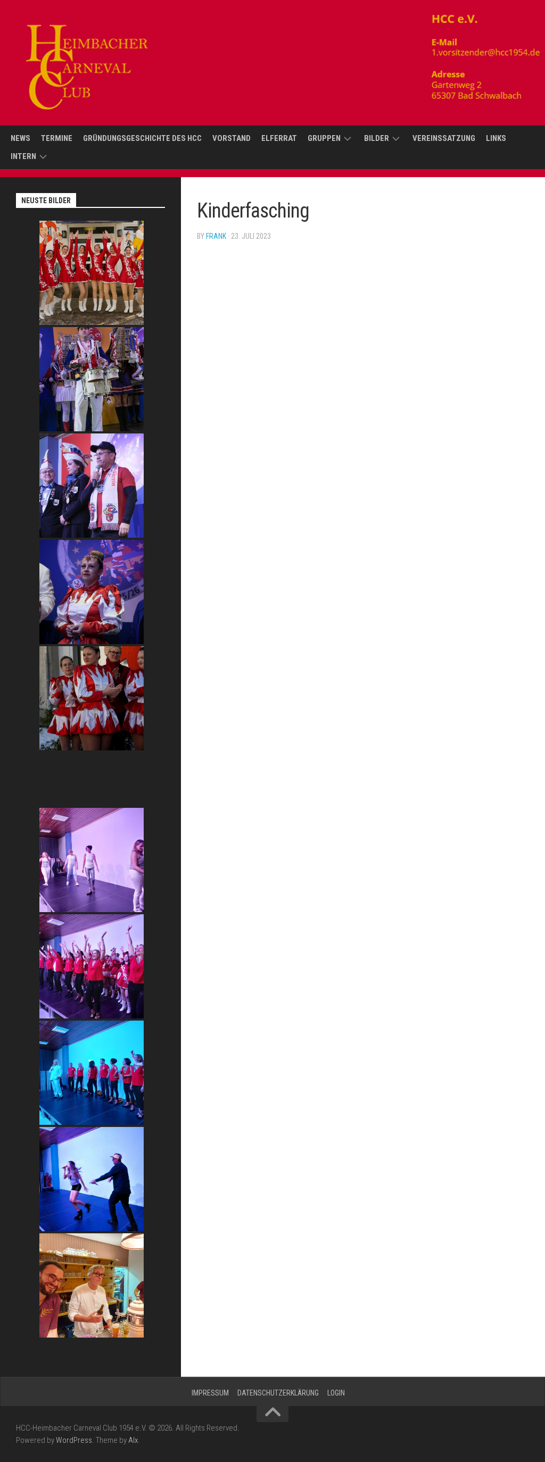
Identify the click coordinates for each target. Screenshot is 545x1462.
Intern (23, 156)
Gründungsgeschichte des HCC (142, 138)
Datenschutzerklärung (278, 1393)
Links (496, 138)
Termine (56, 138)
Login (336, 1393)
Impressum (210, 1393)
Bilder (376, 138)
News (20, 138)
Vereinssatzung (443, 138)
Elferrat (279, 138)
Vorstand (231, 138)
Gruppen (324, 138)
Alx (133, 1440)
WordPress (74, 1440)
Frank (216, 236)
